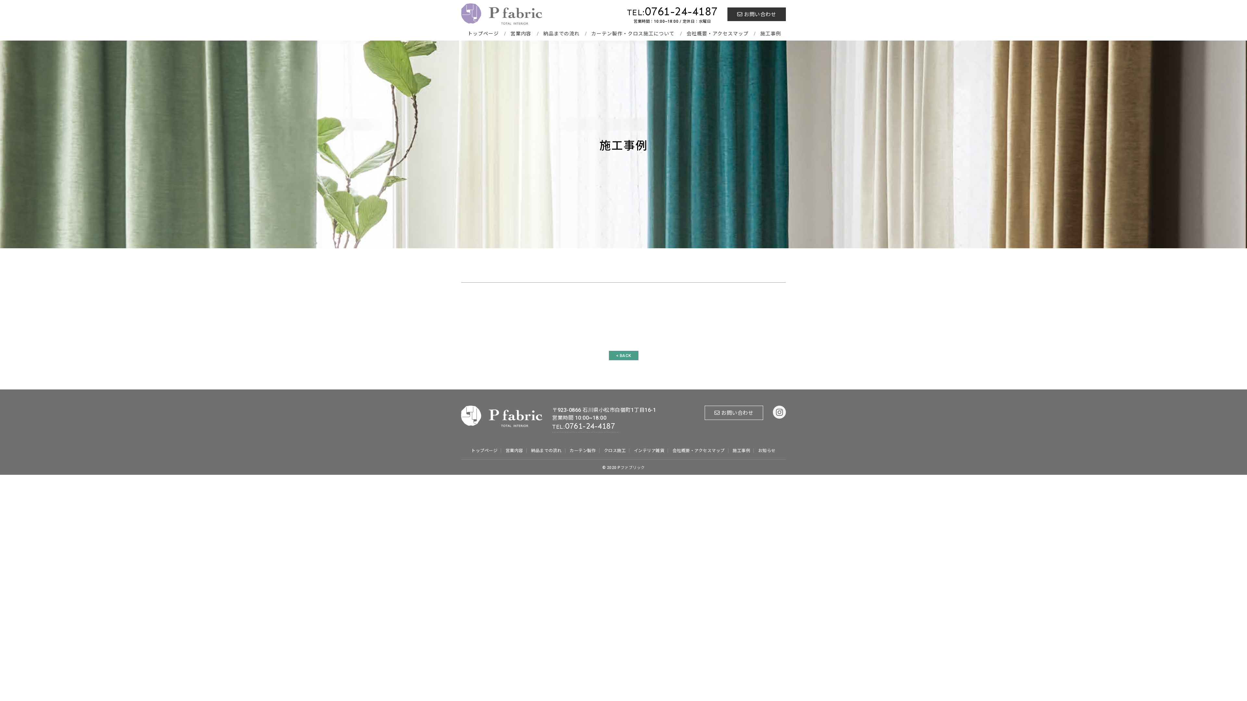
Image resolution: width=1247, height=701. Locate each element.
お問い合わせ (760, 14)
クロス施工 (615, 450)
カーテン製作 (583, 450)
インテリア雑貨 (649, 450)
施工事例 (770, 33)
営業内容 (520, 33)
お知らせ (767, 450)
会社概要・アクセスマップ (717, 33)
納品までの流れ (561, 33)
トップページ (483, 33)
